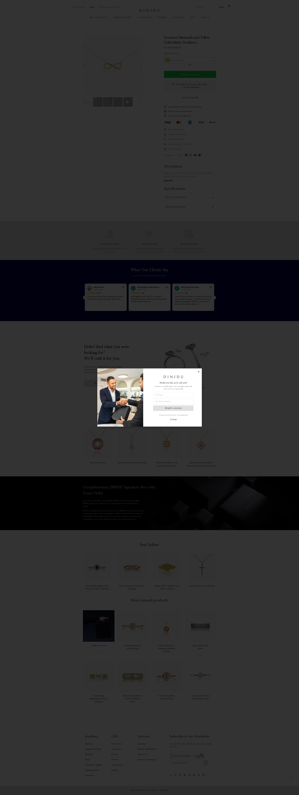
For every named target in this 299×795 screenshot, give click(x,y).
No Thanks (173, 419)
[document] (149, 397)
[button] (198, 372)
